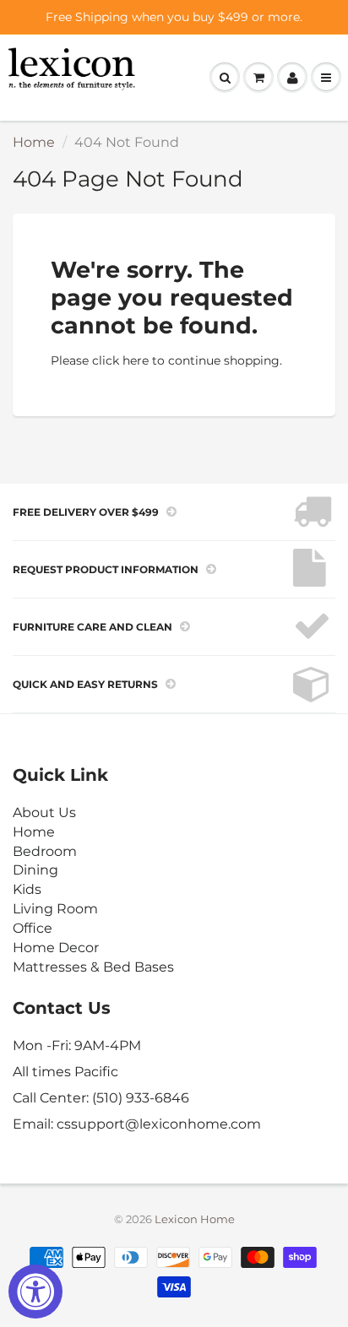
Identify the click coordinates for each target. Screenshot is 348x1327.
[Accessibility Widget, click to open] (35, 1292)
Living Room (55, 909)
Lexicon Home (195, 1219)
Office (32, 928)
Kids (27, 889)
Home (34, 142)
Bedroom (45, 851)
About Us (44, 812)
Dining (35, 870)
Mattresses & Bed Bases (93, 967)
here (135, 360)
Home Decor (56, 948)
